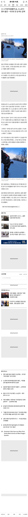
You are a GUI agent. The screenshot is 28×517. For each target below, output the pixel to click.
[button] (2, 2)
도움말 (20, 274)
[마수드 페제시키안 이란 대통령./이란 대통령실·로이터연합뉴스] (5, 295)
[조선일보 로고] (14, 2)
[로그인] (26, 2)
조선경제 (25, 514)
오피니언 (3, 514)
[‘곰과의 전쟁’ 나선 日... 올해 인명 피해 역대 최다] (5, 218)
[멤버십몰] (14, 242)
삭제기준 (25, 274)
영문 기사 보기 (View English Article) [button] (10, 206)
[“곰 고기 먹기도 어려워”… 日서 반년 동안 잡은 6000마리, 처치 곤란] (5, 226)
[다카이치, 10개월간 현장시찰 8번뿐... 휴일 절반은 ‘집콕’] (5, 303)
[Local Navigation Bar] (2, 2)
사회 (20, 514)
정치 (8, 514)
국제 (14, 514)
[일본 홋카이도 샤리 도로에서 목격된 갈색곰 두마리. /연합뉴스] (5, 234)
